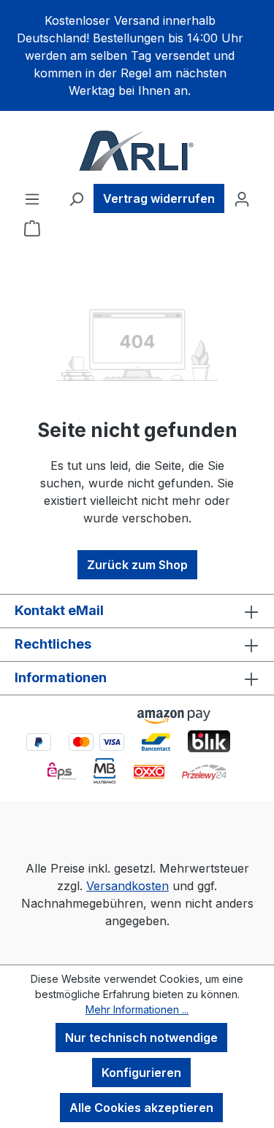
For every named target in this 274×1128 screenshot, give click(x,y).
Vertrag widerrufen (159, 198)
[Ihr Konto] (241, 198)
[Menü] (32, 198)
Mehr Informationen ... (137, 1009)
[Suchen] (76, 198)
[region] (137, 55)
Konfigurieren (141, 1072)
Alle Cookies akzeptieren (141, 1107)
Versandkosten (127, 885)
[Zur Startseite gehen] (137, 150)
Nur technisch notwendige (141, 1037)
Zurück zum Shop (137, 564)
